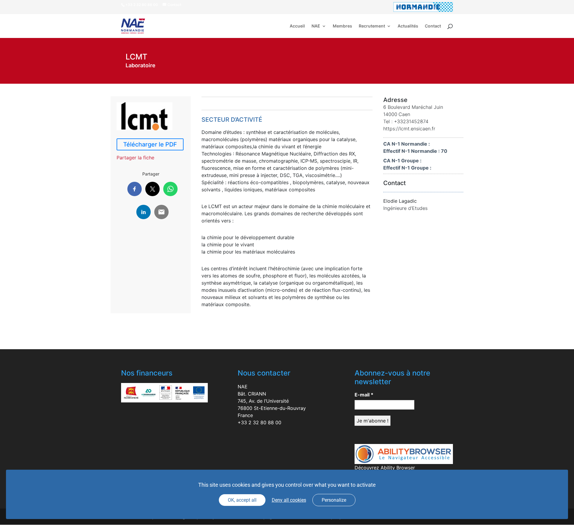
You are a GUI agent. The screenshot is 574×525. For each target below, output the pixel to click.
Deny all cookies (289, 500)
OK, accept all (242, 500)
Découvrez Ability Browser (385, 468)
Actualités (408, 26)
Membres (342, 26)
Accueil (297, 26)
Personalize (334, 500)
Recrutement (372, 26)
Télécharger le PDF (150, 144)
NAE (316, 26)
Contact (433, 26)
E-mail (364, 395)
